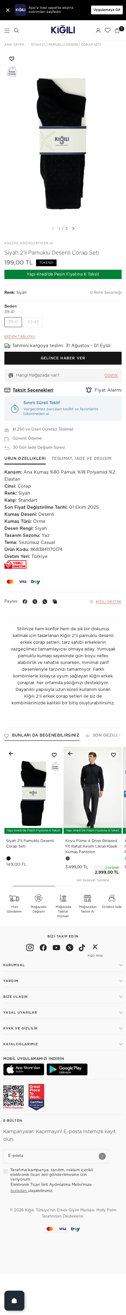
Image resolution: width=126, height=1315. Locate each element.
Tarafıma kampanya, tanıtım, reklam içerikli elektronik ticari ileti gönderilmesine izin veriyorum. (51, 1175)
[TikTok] (82, 948)
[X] (36, 601)
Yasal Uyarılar (20, 1012)
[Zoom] (63, 136)
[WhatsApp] (46, 601)
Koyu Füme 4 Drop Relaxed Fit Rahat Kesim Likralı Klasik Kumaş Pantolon (91, 846)
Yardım (11, 981)
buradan (19, 1191)
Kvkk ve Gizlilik (20, 1028)
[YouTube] (56, 948)
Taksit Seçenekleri (33, 390)
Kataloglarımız (20, 1044)
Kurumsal (14, 965)
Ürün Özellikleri (25, 459)
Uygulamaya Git (106, 9)
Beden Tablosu (19, 336)
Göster (111, 375)
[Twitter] (69, 948)
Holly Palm (106, 1210)
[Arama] (16, 30)
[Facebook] (26, 601)
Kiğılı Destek (109, 601)
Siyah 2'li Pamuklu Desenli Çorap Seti (30, 843)
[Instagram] (30, 948)
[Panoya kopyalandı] (55, 601)
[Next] (73, 228)
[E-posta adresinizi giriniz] (102, 1156)
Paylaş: (11, 601)
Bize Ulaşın (15, 996)
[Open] (14, 1301)
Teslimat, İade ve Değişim (81, 459)
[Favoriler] (107, 30)
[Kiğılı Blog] (95, 948)
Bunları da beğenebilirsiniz (45, 735)
